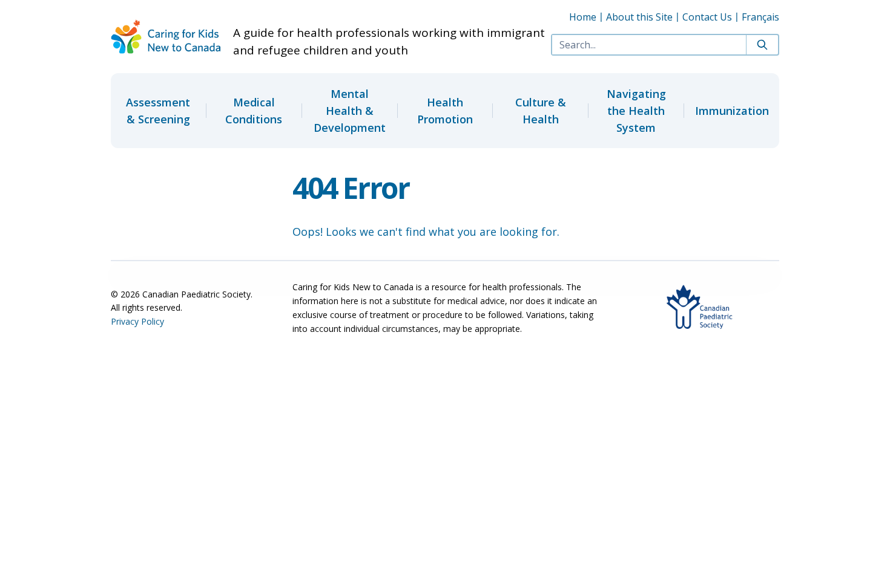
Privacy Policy (137, 321)
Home (582, 17)
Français (760, 17)
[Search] (762, 44)
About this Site (639, 17)
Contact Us (707, 17)
